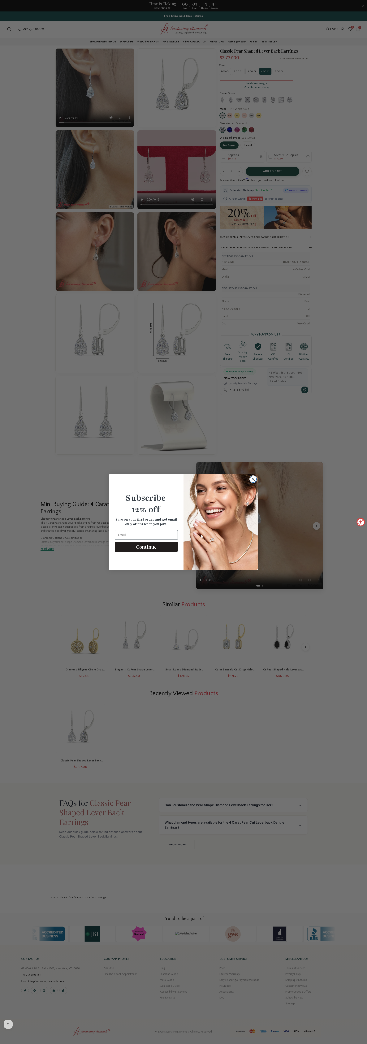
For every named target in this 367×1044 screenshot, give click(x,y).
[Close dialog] (253, 479)
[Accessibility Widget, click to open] (360, 522)
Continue (146, 547)
